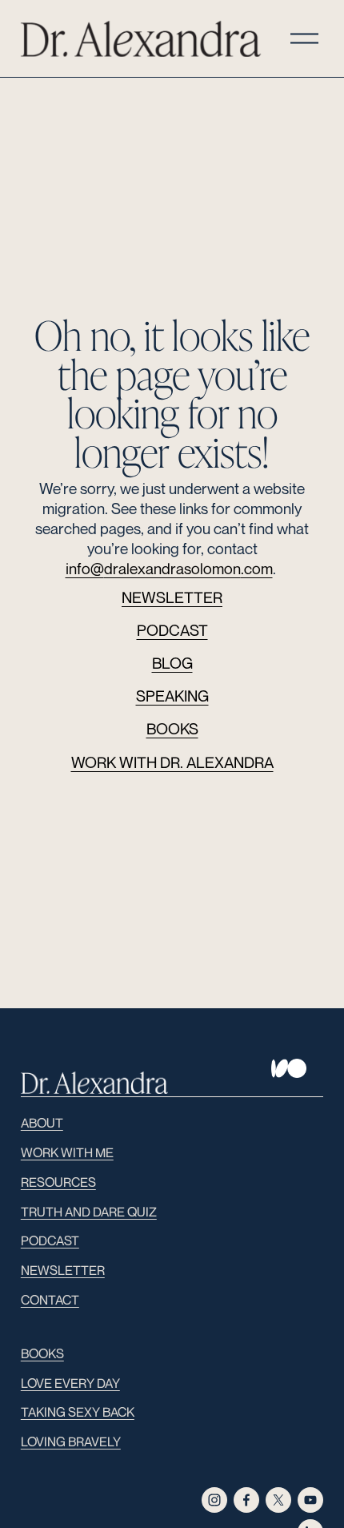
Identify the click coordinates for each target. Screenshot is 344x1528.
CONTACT (50, 1300)
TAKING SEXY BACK (77, 1412)
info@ (85, 568)
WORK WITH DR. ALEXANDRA (172, 762)
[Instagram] (214, 1500)
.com (257, 568)
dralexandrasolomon (172, 568)
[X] (278, 1500)
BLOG (172, 662)
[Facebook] (246, 1500)
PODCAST (172, 630)
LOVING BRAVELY (71, 1442)
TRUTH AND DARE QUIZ (89, 1212)
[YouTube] (310, 1500)
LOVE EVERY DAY (70, 1383)
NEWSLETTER (172, 597)
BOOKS (172, 728)
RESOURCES (58, 1182)
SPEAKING (172, 695)
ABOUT (42, 1123)
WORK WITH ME (67, 1152)
